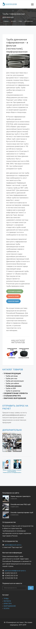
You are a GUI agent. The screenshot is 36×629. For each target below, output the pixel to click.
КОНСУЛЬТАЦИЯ (13, 301)
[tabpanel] (12, 353)
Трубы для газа (11, 378)
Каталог (13, 21)
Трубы (20, 21)
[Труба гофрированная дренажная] (24, 353)
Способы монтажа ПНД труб (20, 504)
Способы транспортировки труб (22, 512)
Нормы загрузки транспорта (20, 496)
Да (31, 588)
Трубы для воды (12, 376)
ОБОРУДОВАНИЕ (10, 606)
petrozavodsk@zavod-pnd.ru (15, 571)
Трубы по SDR (11, 388)
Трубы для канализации (15, 381)
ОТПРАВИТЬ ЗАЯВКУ (14, 291)
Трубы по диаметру (13, 391)
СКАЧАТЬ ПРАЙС (13, 296)
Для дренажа (28, 21)
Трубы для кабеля (12, 383)
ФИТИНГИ (7, 601)
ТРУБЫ (6, 599)
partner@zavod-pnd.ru (13, 545)
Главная (6, 21)
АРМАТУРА (8, 603)
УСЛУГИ (6, 608)
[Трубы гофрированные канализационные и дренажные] (12, 353)
